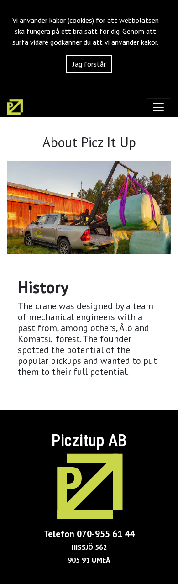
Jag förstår (89, 63)
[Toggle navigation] (158, 107)
